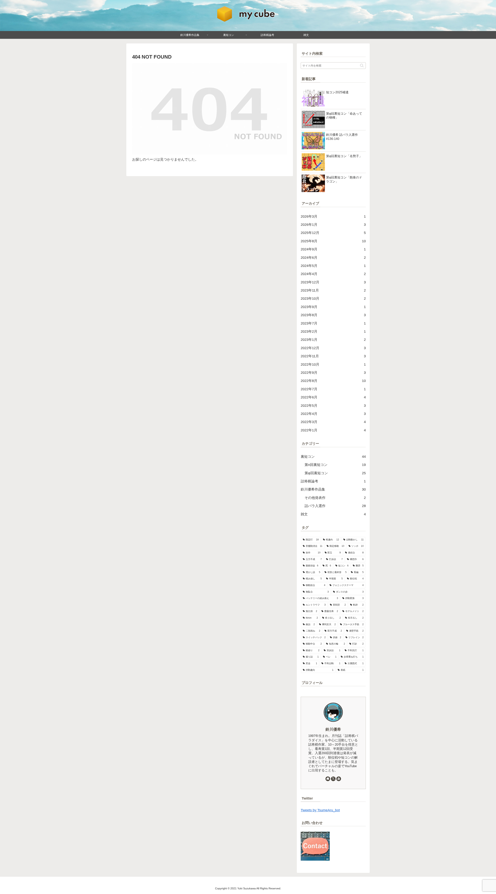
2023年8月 (333, 315)
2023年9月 (333, 307)
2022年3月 (333, 422)
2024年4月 (333, 274)
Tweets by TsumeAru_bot (320, 810)
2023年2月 (333, 331)
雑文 (333, 514)
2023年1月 (333, 340)
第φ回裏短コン (335, 473)
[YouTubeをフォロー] (338, 778)
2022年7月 (333, 389)
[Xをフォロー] (333, 778)
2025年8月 (333, 241)
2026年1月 (333, 225)
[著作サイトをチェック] (328, 778)
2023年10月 (333, 298)
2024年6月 (333, 258)
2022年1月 (333, 430)
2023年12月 (333, 282)
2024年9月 (333, 249)
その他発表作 (335, 498)
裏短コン (333, 457)
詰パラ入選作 (335, 506)
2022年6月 (333, 397)
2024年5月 (333, 266)
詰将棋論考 (333, 481)
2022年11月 (333, 356)
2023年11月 (333, 290)
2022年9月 (333, 373)
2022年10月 (333, 364)
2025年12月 (333, 233)
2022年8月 (333, 381)
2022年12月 (333, 348)
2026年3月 (333, 216)
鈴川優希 (333, 729)
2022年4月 (333, 414)
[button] (361, 65)
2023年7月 (333, 323)
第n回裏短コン (335, 465)
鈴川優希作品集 (333, 489)
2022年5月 (333, 406)
